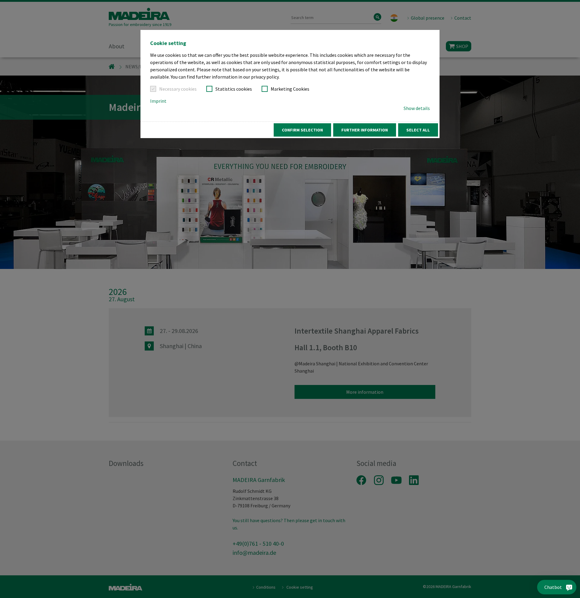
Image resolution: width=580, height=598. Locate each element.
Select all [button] (418, 130)
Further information (364, 130)
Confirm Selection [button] (302, 130)
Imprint (158, 101)
